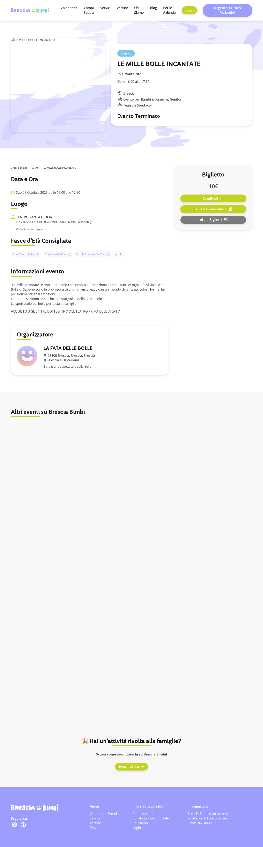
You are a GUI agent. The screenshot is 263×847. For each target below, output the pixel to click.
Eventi (35, 167)
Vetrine (122, 8)
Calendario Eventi (103, 813)
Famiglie (161, 99)
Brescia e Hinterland (63, 360)
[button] (93, 229)
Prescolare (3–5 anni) (57, 254)
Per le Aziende (169, 10)
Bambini (147, 99)
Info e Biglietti (210, 220)
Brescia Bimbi (19, 167)
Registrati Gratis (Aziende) (227, 10)
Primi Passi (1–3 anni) (26, 254)
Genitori (176, 99)
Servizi (105, 8)
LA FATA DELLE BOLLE (67, 348)
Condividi (210, 198)
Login (189, 10)
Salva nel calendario (210, 209)
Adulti (118, 254)
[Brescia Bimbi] (34, 807)
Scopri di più (128, 766)
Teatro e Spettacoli (137, 105)
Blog (153, 8)
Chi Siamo (139, 10)
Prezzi (94, 827)
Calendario (69, 8)
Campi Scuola (89, 10)
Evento (126, 53)
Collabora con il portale (151, 818)
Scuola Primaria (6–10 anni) (92, 254)
